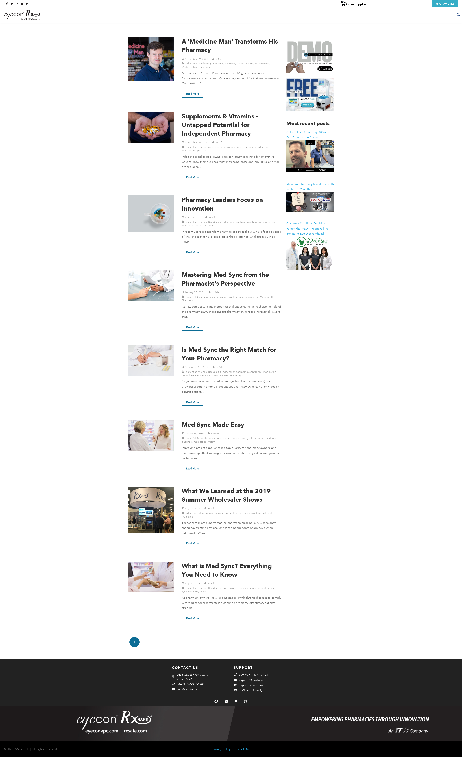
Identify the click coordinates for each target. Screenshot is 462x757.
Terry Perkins (262, 63)
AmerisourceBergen (229, 512)
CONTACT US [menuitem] (442, 14)
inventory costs (197, 591)
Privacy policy (221, 749)
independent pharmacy (221, 146)
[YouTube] (235, 701)
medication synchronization (230, 296)
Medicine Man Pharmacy (196, 66)
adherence (255, 221)
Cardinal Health (265, 512)
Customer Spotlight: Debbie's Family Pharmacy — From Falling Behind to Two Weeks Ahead (307, 228)
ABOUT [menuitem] (423, 14)
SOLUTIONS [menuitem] (388, 14)
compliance (229, 587)
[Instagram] (245, 701)
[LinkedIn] (226, 701)
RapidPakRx (214, 221)
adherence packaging (198, 63)
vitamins (186, 150)
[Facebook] (216, 701)
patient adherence (196, 146)
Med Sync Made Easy (213, 424)
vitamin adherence (259, 146)
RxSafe (219, 58)
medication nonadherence (216, 438)
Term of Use (242, 749)
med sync (217, 63)
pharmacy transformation (239, 63)
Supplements (200, 150)
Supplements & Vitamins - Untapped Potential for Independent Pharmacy (220, 125)
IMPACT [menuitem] (407, 14)
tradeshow (249, 512)
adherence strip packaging (201, 512)
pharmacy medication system (198, 441)
